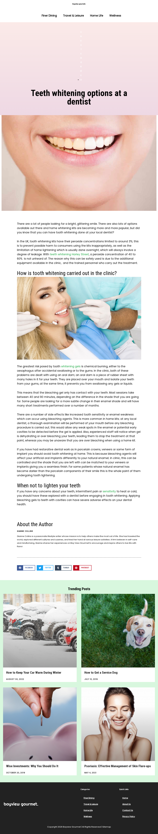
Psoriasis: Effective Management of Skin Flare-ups (117, 766)
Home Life (96, 15)
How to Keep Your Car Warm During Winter (33, 672)
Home (125, 798)
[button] (26, 568)
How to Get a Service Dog (101, 672)
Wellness (115, 15)
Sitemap (106, 826)
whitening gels (71, 366)
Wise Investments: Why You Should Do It (32, 766)
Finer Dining (49, 15)
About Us (126, 804)
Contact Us (127, 810)
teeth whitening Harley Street (69, 254)
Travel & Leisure (73, 15)
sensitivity (109, 491)
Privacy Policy (128, 816)
